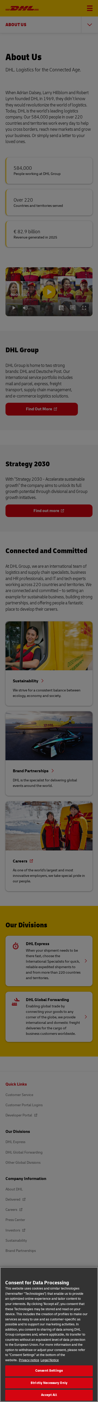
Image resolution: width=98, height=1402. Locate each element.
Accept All (49, 1395)
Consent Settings (49, 1371)
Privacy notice (29, 1360)
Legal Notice (50, 1360)
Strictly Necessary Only (49, 1383)
